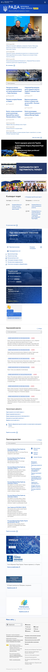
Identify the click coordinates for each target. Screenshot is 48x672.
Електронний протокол (13, 258)
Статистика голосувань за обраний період (17, 264)
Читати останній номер (13, 567)
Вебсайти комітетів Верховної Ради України (33, 649)
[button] (9, 29)
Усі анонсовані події (10, 225)
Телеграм (37, 631)
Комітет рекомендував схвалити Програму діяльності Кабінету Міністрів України (33, 113)
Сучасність (13, 281)
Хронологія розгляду (13, 254)
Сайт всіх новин (36, 137)
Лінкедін (28, 631)
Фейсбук (28, 624)
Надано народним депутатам (13, 414)
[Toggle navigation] (2, 2)
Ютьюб (36, 626)
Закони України (38, 457)
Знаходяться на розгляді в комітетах (14, 418)
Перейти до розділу (11, 432)
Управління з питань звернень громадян (33, 635)
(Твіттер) (28, 626)
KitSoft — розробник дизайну (15, 659)
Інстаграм (28, 629)
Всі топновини (9, 65)
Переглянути (12, 239)
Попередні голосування (33, 248)
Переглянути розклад (14, 247)
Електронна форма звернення (31, 637)
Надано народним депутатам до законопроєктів (17, 416)
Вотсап (36, 629)
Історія (11, 279)
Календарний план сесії (14, 251)
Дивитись (12, 547)
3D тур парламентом (15, 276)
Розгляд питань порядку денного (15, 262)
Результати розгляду (12, 256)
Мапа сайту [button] (10, 619)
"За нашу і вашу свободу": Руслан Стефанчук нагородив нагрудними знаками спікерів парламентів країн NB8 (23, 37)
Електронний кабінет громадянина (32, 642)
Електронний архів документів (31, 657)
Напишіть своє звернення (14, 318)
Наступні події (37, 197)
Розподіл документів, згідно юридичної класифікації (36, 470)
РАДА (14, 7)
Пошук (40, 328)
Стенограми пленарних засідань (15, 260)
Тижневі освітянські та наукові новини (14, 128)
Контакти (27, 644)
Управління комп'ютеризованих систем (14, 636)
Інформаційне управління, (11, 640)
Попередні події (30, 197)
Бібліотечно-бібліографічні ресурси (32, 655)
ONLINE (36, 8)
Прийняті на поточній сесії (12, 420)
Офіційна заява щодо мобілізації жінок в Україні (16, 124)
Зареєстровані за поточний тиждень (14, 412)
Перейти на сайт (11, 588)
